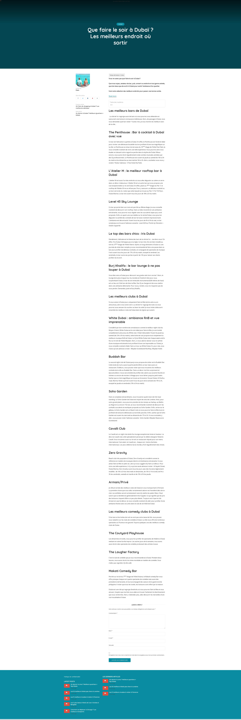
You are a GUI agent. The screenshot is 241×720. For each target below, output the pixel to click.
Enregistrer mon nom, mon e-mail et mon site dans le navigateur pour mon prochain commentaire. (136, 655)
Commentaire (113, 613)
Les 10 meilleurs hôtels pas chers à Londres (85, 691)
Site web (111, 645)
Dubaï (120, 24)
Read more (112, 96)
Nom (110, 631)
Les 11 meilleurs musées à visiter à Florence (85, 697)
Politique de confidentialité (72, 677)
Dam (77, 90)
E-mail (111, 638)
